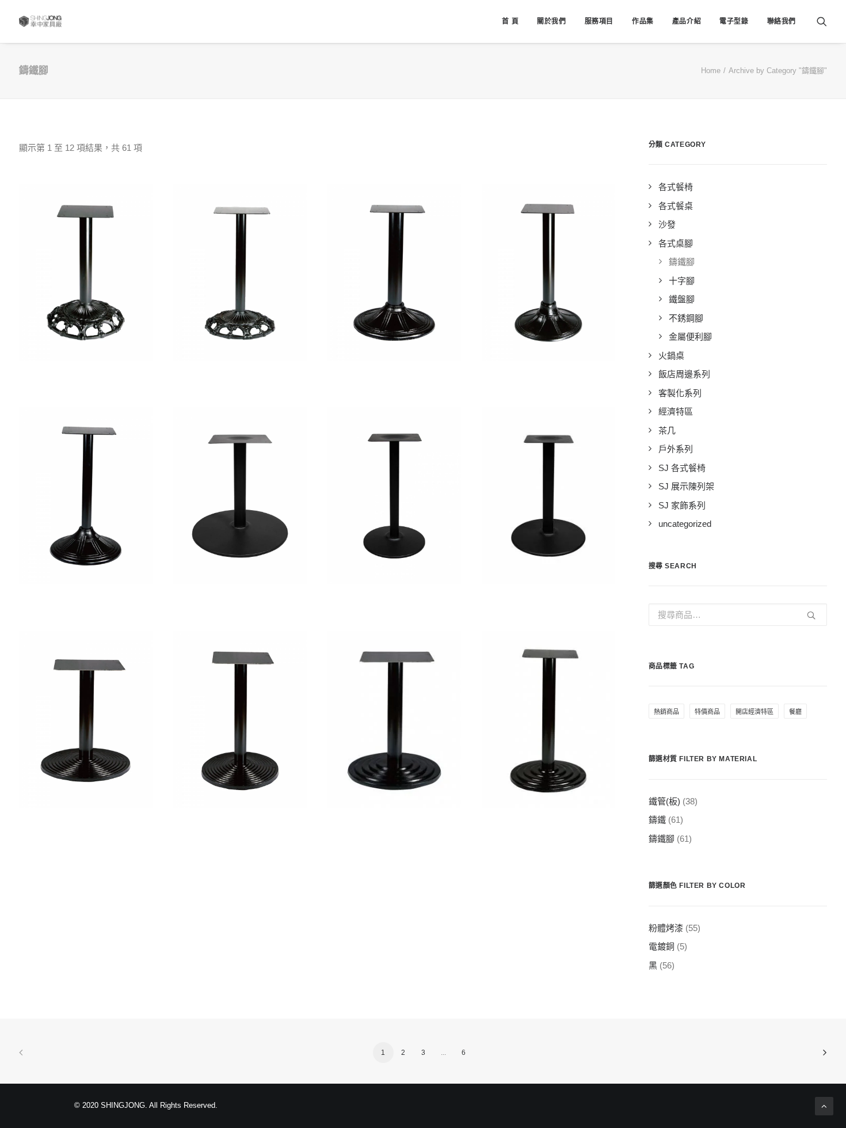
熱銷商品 (666, 711)
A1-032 (86, 822)
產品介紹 (686, 21)
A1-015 (394, 376)
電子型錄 (733, 21)
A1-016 (548, 376)
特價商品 (707, 711)
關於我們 (551, 21)
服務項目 (599, 21)
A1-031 (548, 599)
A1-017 (86, 599)
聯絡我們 (781, 21)
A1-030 (394, 599)
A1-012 (240, 376)
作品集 (643, 21)
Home (711, 70)
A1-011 (86, 376)
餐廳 (795, 711)
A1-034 (394, 822)
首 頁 (510, 21)
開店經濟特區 (754, 711)
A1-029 (240, 599)
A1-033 (240, 822)
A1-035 (548, 822)
